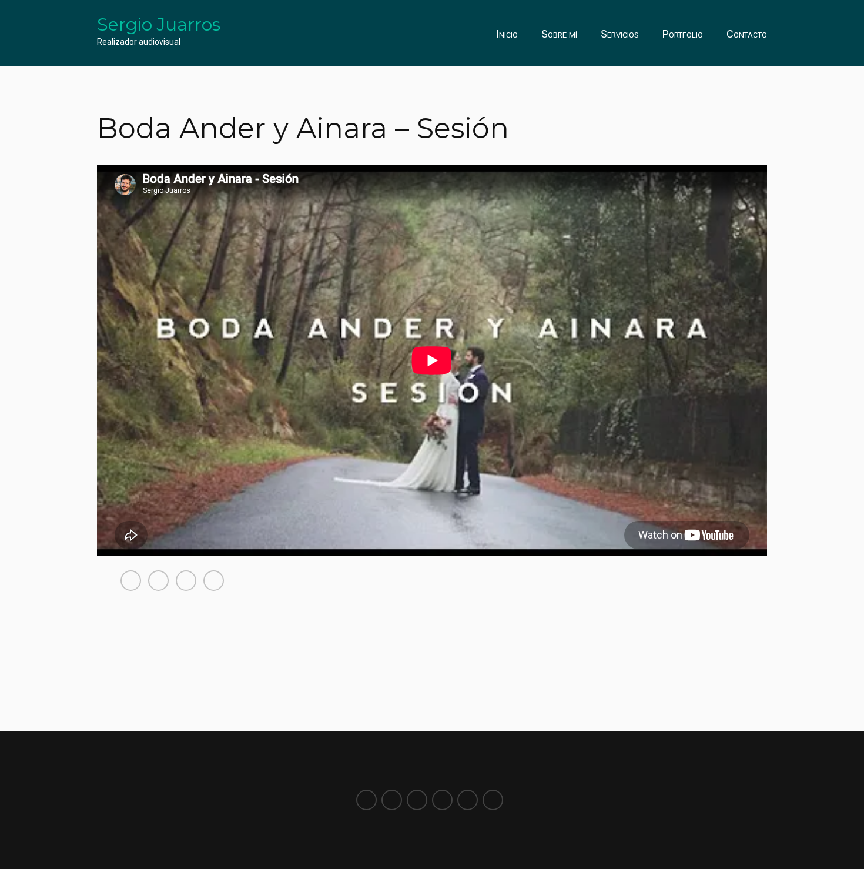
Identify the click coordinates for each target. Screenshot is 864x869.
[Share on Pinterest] (186, 580)
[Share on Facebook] (130, 580)
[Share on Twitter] (158, 580)
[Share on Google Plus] (213, 580)
